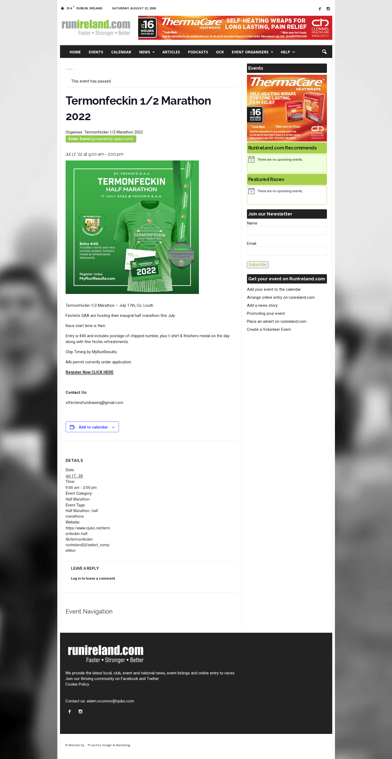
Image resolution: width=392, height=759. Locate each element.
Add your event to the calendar (274, 289)
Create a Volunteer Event (269, 329)
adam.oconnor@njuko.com (110, 701)
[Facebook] (320, 9)
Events (96, 51)
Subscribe (257, 264)
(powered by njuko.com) (101, 138)
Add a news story (262, 305)
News (144, 51)
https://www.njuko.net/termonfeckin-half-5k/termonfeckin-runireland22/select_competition (88, 539)
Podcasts (198, 51)
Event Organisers (250, 51)
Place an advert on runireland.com (276, 321)
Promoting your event (266, 313)
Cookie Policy (77, 684)
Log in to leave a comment (93, 578)
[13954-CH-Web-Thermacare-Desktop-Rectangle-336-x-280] (287, 108)
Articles (171, 51)
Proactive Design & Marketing (109, 745)
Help (285, 51)
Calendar (121, 51)
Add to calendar (93, 427)
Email (251, 243)
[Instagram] (328, 9)
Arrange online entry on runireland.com (281, 297)
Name (252, 223)
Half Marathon (78, 499)
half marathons (82, 513)
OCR (220, 51)
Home (75, 51)
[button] (324, 52)
